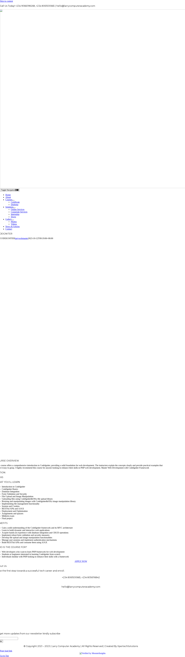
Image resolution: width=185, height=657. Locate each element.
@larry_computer (159, 596)
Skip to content (6, 1)
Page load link (6, 651)
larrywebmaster (21, 238)
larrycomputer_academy (155, 615)
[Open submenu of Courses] (13, 200)
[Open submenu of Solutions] (14, 207)
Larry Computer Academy (155, 605)
